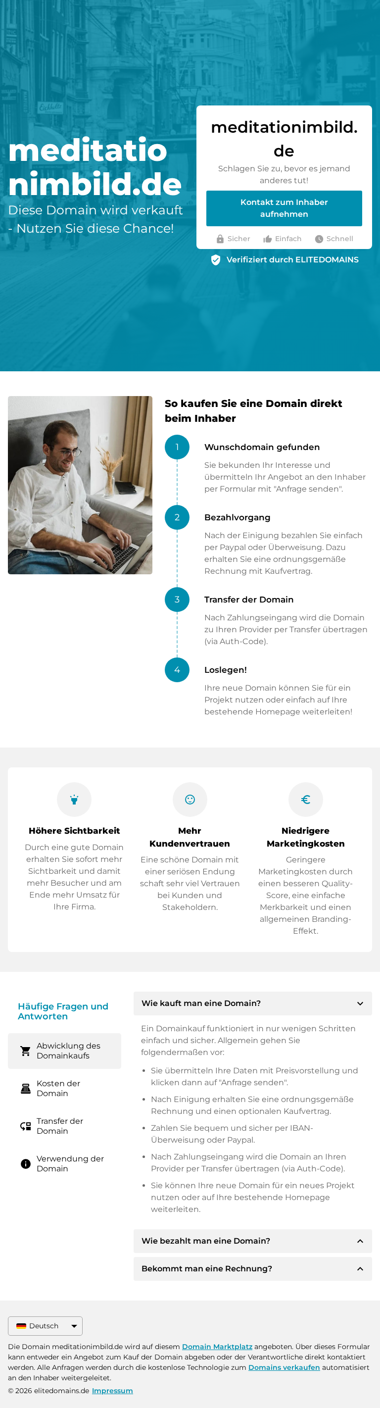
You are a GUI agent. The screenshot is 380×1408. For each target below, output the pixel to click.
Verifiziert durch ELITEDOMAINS (293, 259)
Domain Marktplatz (217, 1346)
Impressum (112, 1390)
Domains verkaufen (284, 1367)
